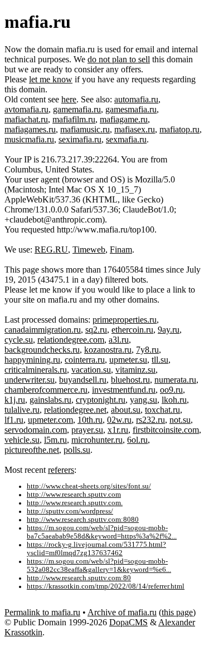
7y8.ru (147, 349)
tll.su (160, 359)
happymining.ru (32, 359)
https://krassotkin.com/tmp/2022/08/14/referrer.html (105, 586)
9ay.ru (168, 329)
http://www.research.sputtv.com (74, 494)
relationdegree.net (75, 409)
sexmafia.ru (126, 139)
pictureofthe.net (31, 450)
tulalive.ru (22, 409)
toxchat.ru (162, 409)
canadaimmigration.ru (42, 329)
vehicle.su (22, 439)
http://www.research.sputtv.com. (75, 503)
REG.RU (51, 249)
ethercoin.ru (132, 329)
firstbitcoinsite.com (166, 429)
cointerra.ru (85, 359)
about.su (125, 409)
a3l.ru (119, 339)
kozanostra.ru (108, 349)
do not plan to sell (119, 59)
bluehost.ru (130, 379)
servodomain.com (35, 429)
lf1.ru (13, 419)
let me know (50, 79)
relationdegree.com (70, 339)
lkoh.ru (174, 399)
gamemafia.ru (77, 109)
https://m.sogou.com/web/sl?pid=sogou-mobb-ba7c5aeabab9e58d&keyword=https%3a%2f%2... (102, 532)
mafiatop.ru (179, 129)
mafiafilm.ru (73, 119)
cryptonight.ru (100, 399)
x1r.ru (118, 429)
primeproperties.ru (125, 319)
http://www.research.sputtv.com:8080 (83, 519)
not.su (180, 419)
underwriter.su (29, 379)
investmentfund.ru (123, 389)
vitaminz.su (135, 369)
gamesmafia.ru (131, 109)
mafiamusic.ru (85, 129)
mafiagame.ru (124, 119)
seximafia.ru (80, 139)
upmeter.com (50, 419)
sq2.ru (96, 329)
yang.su (143, 399)
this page (177, 612)
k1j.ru (14, 399)
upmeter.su (128, 359)
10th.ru (90, 419)
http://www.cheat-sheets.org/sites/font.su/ (89, 486)
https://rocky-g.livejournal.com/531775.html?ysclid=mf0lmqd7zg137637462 (96, 549)
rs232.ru (150, 419)
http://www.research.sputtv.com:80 (79, 578)
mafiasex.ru (134, 129)
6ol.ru (137, 439)
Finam (121, 249)
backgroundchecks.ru (42, 349)
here (68, 99)
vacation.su (91, 369)
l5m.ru (55, 439)
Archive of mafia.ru (122, 612)
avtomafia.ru (26, 109)
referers (61, 470)
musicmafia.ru (29, 139)
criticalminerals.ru (35, 369)
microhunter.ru (97, 439)
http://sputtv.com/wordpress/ (70, 511)
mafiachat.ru (26, 119)
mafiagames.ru (30, 129)
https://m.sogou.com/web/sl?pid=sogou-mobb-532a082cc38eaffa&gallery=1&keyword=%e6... (99, 565)
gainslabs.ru (50, 399)
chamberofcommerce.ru (46, 389)
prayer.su (87, 429)
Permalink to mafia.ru (42, 612)
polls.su (77, 450)
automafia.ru (136, 99)
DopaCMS (128, 622)
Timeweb (88, 249)
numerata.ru (175, 379)
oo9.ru (171, 389)
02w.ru (119, 419)
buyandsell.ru (82, 379)
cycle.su (18, 339)
